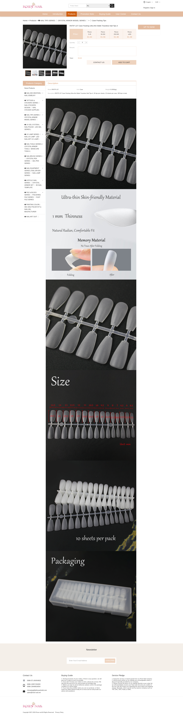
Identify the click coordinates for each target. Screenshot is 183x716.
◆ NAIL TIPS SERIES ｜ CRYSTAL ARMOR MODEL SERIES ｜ (63, 21)
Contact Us (136, 14)
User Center (121, 14)
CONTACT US (98, 62)
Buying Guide (105, 14)
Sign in (152, 8)
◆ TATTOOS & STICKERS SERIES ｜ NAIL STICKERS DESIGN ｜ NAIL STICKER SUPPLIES (32, 105)
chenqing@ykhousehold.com (37, 690)
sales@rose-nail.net (34, 692)
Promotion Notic (87, 14)
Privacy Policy (59, 712)
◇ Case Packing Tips (98, 21)
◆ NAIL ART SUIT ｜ (31, 216)
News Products (29, 88)
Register (146, 8)
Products (71, 14)
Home (45, 14)
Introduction (58, 14)
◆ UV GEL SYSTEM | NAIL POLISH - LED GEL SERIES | (32, 127)
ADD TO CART (124, 62)
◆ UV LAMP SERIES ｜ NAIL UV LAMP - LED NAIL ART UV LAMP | (32, 137)
